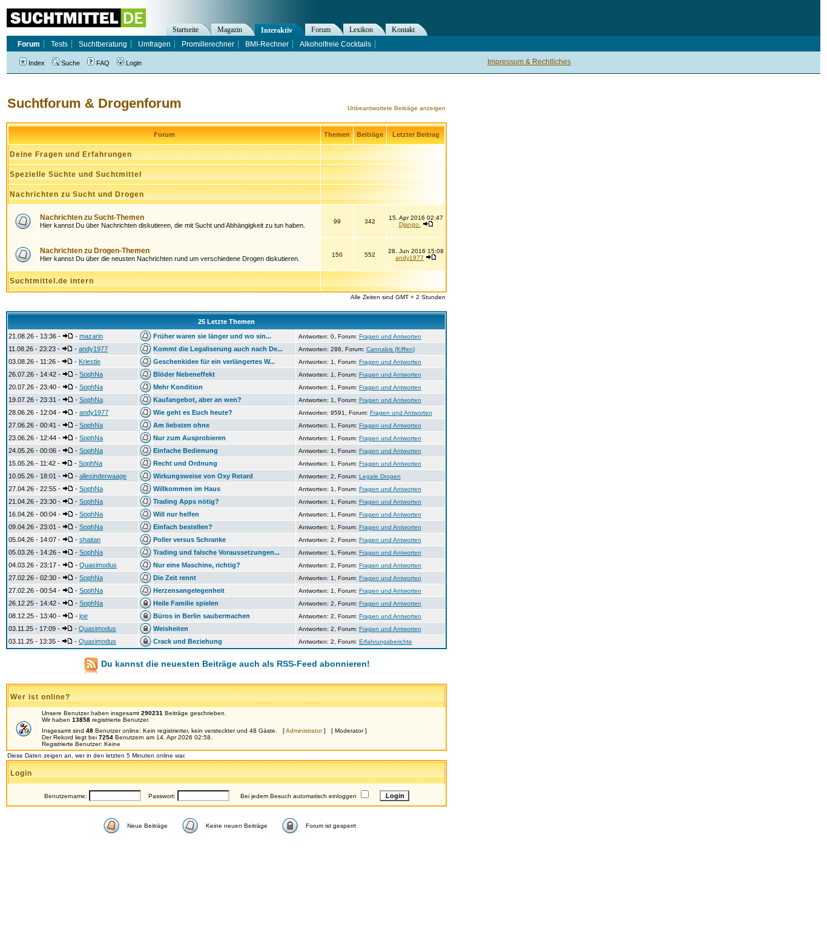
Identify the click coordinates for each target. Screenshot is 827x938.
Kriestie (89, 361)
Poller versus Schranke (189, 539)
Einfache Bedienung (185, 450)
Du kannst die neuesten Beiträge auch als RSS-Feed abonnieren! (235, 664)
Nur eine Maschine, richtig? (196, 565)
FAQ (103, 63)
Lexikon (361, 29)
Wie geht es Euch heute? (192, 412)
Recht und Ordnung (185, 463)
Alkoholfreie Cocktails (335, 44)
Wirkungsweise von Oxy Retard (203, 476)
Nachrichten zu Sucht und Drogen (77, 194)
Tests (59, 44)
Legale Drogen (380, 476)
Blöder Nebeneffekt (184, 374)
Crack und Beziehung (187, 641)
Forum (321, 29)
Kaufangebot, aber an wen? (197, 399)
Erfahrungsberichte (385, 641)
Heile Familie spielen (186, 603)
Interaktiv (276, 30)
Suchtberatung (103, 44)
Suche (70, 63)
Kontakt (403, 29)
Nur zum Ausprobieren (189, 437)
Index (36, 63)
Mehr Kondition (178, 387)
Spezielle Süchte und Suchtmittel (76, 174)
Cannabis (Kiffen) (390, 349)
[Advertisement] (226, 862)
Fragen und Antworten (390, 336)
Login (134, 63)
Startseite (186, 29)
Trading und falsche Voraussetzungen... (216, 552)
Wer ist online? (40, 697)
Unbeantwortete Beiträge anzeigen (397, 108)
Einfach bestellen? (183, 526)
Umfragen (154, 44)
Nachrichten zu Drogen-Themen (95, 250)
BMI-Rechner (267, 44)
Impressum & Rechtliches (529, 62)
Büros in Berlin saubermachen (201, 615)
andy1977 (409, 257)
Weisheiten (170, 628)
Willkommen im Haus (186, 488)
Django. (410, 224)
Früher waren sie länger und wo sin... (212, 336)
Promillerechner (208, 44)
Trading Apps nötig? (186, 501)
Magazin (229, 29)
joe (83, 615)
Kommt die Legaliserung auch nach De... (218, 348)
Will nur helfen (176, 514)
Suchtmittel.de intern (52, 281)
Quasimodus (98, 565)
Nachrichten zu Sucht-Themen (92, 217)
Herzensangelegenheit (189, 590)
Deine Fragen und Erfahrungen (71, 154)
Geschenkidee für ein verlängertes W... (214, 361)
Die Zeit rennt (174, 577)
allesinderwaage (103, 476)
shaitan (89, 539)
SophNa (91, 374)
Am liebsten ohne (181, 425)
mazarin (91, 336)
